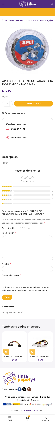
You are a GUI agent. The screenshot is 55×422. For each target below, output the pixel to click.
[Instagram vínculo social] (29, 389)
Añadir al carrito (34, 104)
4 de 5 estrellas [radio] (27, 228)
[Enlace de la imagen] (18, 378)
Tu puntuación (9, 228)
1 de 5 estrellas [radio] (20, 228)
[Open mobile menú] (3, 4)
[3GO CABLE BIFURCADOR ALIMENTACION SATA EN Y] (14, 344)
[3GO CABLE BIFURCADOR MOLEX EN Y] (41, 344)
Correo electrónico (11, 275)
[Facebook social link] (19, 389)
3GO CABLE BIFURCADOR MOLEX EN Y (40, 358)
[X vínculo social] (24, 389)
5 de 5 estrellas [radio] (29, 228)
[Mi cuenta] (51, 4)
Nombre (6, 264)
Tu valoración (9, 233)
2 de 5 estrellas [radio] (22, 228)
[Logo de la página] (27, 4)
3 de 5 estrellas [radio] (24, 228)
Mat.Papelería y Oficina (19, 20)
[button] (6, 352)
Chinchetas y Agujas (43, 20)
